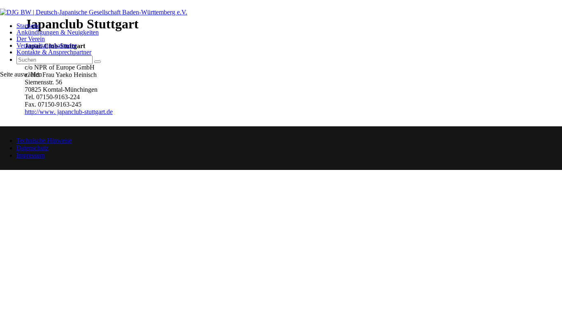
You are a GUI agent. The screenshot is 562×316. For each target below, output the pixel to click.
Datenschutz (32, 147)
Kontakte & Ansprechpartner (53, 52)
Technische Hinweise (44, 140)
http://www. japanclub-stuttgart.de (69, 111)
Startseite (28, 25)
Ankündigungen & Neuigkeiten (57, 32)
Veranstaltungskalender (46, 45)
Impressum (30, 155)
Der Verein (30, 38)
